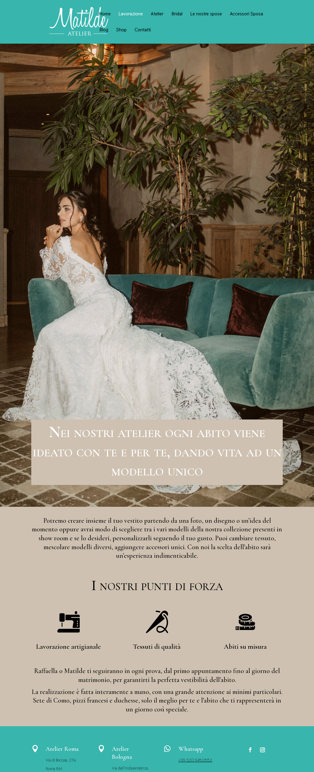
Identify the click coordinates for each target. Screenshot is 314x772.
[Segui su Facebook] (250, 750)
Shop (121, 30)
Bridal (176, 14)
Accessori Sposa (246, 14)
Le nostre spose (206, 14)
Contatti (143, 30)
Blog (103, 30)
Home (105, 14)
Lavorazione (131, 14)
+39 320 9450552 (195, 760)
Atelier (157, 14)
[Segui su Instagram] (262, 750)
